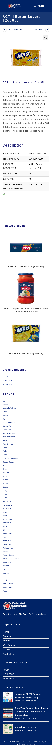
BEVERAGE (7, 385)
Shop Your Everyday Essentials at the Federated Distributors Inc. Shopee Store (32, 711)
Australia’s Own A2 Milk (27, 727)
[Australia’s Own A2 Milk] (8, 729)
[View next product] (47, 30)
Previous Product (14, 30)
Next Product (39, 30)
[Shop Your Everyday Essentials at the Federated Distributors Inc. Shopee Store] (8, 713)
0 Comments (31, 701)
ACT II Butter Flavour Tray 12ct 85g (26, 353)
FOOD (5, 377)
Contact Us (8, 654)
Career (6, 649)
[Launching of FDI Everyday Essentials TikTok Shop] (8, 697)
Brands (6, 640)
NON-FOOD (8, 381)
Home (6, 632)
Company (8, 636)
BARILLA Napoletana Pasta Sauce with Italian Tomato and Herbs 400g (26, 310)
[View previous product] (5, 30)
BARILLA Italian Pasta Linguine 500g (26, 266)
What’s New (9, 645)
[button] (45, 37)
